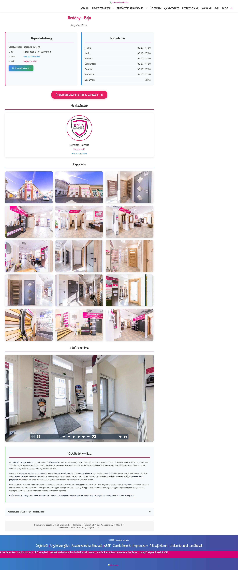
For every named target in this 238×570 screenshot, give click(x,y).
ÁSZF (107, 546)
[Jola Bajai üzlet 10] (29, 290)
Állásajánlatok (159, 546)
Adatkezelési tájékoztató (87, 546)
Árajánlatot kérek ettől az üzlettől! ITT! (79, 94)
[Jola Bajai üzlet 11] (79, 290)
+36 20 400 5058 (31, 56)
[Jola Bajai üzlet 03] (129, 187)
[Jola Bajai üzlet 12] (129, 290)
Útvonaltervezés (21, 68)
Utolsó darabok (179, 546)
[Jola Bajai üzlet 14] (79, 325)
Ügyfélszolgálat (60, 546)
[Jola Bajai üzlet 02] (79, 187)
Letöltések (196, 546)
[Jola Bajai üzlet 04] (29, 222)
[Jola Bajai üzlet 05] (79, 222)
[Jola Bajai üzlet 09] (129, 256)
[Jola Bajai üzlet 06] (129, 222)
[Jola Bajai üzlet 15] (129, 325)
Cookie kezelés (122, 546)
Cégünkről (42, 546)
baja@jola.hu (30, 61)
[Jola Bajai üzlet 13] (29, 325)
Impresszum (140, 546)
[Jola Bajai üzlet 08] (79, 256)
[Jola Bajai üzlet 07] (29, 256)
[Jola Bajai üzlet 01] (29, 187)
